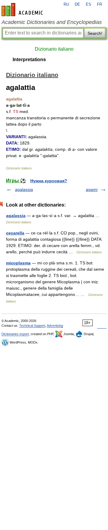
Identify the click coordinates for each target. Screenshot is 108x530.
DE (77, 4)
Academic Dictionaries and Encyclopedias (52, 22)
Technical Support (32, 325)
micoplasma (18, 263)
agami (92, 189)
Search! (95, 33)
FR (99, 4)
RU (66, 4)
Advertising (55, 325)
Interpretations (29, 59)
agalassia (24, 189)
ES (88, 4)
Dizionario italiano (54, 49)
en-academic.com (23, 9)
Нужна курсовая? (48, 180)
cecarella (15, 233)
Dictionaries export (15, 334)
